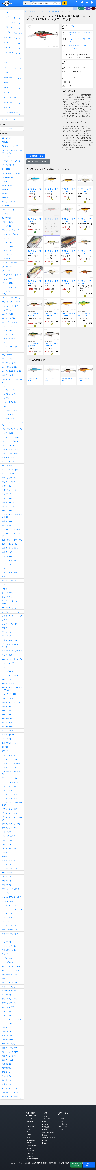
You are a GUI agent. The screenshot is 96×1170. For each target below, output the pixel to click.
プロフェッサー (9, 828)
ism (5, 214)
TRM (5, 197)
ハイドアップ (9, 683)
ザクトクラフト (9, 478)
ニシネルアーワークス (12, 651)
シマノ (6, 494)
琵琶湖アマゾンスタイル (12, 1072)
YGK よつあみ (9, 202)
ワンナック (7, 1015)
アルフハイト (8, 258)
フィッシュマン (9, 767)
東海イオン (7, 1060)
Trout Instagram (33, 1159)
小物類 (13, 83)
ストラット (7, 552)
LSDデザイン (8, 165)
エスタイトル (8, 318)
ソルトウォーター (63, 1124)
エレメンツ (7, 330)
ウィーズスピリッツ (11, 298)
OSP (6, 169)
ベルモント (7, 844)
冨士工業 (7, 1035)
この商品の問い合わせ (39, 162)
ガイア (5, 386)
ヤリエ (5, 921)
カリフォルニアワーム (12, 371)
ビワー (5, 751)
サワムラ (7, 466)
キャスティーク (9, 394)
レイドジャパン (10, 974)
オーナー (7, 359)
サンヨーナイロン (10, 470)
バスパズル (7, 714)
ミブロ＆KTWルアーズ (11, 897)
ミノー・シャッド (13, 22)
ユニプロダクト (9, 926)
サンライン (8, 474)
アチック (6, 250)
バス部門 (45, 1116)
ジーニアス (7, 510)
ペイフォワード (9, 852)
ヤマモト (7, 917)
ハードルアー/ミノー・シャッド (36, 11)
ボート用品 (13, 78)
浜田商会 (6, 1064)
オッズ (5, 342)
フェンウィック (9, 786)
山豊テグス (7, 1040)
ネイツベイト (8, 663)
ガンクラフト (8, 390)
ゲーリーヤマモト (10, 437)
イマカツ (7, 283)
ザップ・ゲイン (10, 482)
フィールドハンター (10, 782)
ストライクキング (10, 548)
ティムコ (7, 593)
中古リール (8, 129)
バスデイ (6, 710)
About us (29, 1124)
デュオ (6, 636)
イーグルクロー (9, 287)
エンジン (7, 334)
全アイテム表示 (10, 119)
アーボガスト (8, 271)
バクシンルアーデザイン (12, 702)
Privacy (29, 1137)
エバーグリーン (10, 322)
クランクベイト (13, 38)
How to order (31, 1127)
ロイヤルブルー (9, 999)
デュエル (6, 632)
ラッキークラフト (10, 934)
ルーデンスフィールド (11, 966)
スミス (6, 568)
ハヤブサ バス (9, 694)
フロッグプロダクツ (10, 798)
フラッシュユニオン (11, 794)
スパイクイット (9, 560)
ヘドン (6, 832)
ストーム (7, 556)
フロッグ (13, 48)
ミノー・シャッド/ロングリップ (52, 11)
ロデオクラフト (9, 1003)
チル (4, 585)
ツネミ (6, 589)
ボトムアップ (9, 860)
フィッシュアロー (10, 759)
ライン (13, 68)
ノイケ (6, 667)
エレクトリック (10, 326)
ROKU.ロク (7, 177)
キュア (5, 398)
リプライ (7, 958)
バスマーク (7, 718)
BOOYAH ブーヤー (10, 146)
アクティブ (7, 246)
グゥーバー (7, 414)
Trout (45, 1143)
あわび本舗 (7, 218)
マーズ (5, 893)
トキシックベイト (9, 640)
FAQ (28, 1129)
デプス (6, 628)
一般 (93, 8)
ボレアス (6, 865)
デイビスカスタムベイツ (12, 616)
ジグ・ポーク (13, 58)
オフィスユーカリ (9, 347)
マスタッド (7, 877)
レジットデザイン (9, 982)
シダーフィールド (9, 490)
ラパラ (6, 938)
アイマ (6, 238)
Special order (31, 1132)
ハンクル (7, 698)
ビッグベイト (13, 53)
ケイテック (8, 433)
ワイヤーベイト (13, 27)
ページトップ (89, 1164)
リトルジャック (9, 950)
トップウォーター (13, 17)
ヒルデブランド (9, 743)
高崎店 (46, 1122)
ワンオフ (6, 1011)
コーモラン (8, 445)
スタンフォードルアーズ (12, 540)
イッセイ (7, 279)
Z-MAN (5, 206)
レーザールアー (9, 991)
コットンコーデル (10, 441)
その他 (13, 88)
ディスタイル (9, 608)
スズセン (6, 525)
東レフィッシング (10, 1052)
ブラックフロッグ (9, 809)
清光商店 (6, 1068)
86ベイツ (6, 138)
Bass (45, 1140)
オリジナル (7, 355)
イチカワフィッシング (12, 275)
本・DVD (13, 93)
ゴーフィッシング (10, 449)
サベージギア (8, 457)
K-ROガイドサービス (11, 161)
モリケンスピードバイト (12, 909)
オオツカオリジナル (10, 338)
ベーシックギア (9, 848)
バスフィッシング (63, 1118)
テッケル (7, 597)
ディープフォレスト (10, 612)
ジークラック (8, 506)
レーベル (6, 995)
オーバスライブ (9, 363)
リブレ (5, 954)
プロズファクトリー (11, 824)
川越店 (46, 1124)
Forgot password (32, 1145)
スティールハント (9, 544)
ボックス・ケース (13, 108)
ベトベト (7, 840)
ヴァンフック (8, 1027)
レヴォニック (8, 987)
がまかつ (7, 222)
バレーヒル (7, 727)
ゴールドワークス (10, 453)
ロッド (13, 12)
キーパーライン (9, 402)
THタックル (7, 193)
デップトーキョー (9, 624)
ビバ (5, 747)
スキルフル (7, 521)
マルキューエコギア (10, 889)
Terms (29, 1135)
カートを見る (77, 1164)
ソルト (88, 8)
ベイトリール (13, 103)
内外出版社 (7, 1031)
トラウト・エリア (63, 1121)
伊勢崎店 (46, 1127)
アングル (7, 267)
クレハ (6, 406)
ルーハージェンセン (11, 970)
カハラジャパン (9, 367)
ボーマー (7, 873)
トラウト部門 (46, 1119)
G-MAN (6, 157)
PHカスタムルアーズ (11, 173)
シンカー (13, 73)
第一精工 (6, 1080)
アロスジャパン (9, 263)
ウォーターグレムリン (11, 302)
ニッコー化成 (8, 655)
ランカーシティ (9, 946)
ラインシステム (9, 930)
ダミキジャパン (9, 581)
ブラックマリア (9, 813)
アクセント (7, 242)
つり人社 (6, 226)
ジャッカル (8, 502)
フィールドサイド (9, 778)
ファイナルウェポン (10, 755)
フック (13, 63)
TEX (5, 189)
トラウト (81, 8)
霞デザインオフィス (10, 1092)
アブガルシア (8, 254)
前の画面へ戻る (36, 156)
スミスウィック (9, 572)
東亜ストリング (9, 1056)
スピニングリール (13, 98)
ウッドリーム (8, 310)
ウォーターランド (10, 306)
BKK (5, 142)
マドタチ (6, 881)
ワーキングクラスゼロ (12, 1019)
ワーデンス (7, 1023)
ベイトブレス (8, 836)
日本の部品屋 (8, 1044)
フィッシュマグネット (12, 763)
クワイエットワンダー (12, 410)
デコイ (6, 620)
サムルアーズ (8, 461)
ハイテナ (6, 679)
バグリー (6, 706)
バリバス (7, 723)
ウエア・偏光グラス (13, 113)
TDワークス (7, 185)
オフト (5, 351)
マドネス (6, 885)
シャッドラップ (75, 45)
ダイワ (6, 576)
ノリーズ (7, 671)
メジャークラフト (9, 905)
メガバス (7, 901)
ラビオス (6, 942)
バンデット (7, 731)
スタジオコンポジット (11, 529)
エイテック (7, 314)
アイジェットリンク (10, 230)
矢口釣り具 (7, 1076)
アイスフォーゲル (10, 234)
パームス (6, 739)
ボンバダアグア (9, 869)
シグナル (6, 486)
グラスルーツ (8, 418)
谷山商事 (6, 1084)
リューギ (7, 962)
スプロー (6, 564)
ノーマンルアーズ (10, 675)
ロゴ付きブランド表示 (12, 1097)
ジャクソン (7, 498)
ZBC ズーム (8, 210)
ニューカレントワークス (12, 659)
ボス (4, 856)
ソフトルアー (13, 42)
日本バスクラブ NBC (11, 1048)
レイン (6, 978)
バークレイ (8, 735)
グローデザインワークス (12, 429)
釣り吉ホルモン (9, 1088)
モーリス (7, 913)
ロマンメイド (8, 1007)
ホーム (26, 11)
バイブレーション (13, 32)
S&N (4, 181)
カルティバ (8, 375)
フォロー (7, 790)
